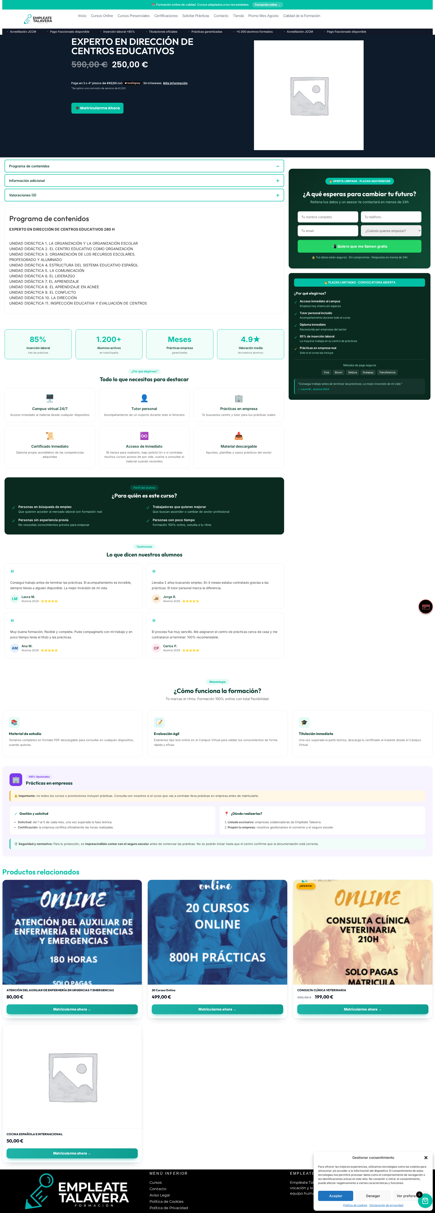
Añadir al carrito (217, 1009)
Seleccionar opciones (72, 1009)
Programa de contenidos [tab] (29, 166)
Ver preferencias (410, 1196)
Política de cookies (355, 1205)
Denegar (373, 1196)
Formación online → (267, 4)
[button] (426, 1157)
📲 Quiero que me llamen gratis (359, 246)
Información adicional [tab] (27, 180)
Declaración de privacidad (386, 1205)
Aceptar (335, 1196)
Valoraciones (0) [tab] (22, 195)
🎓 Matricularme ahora (97, 108)
